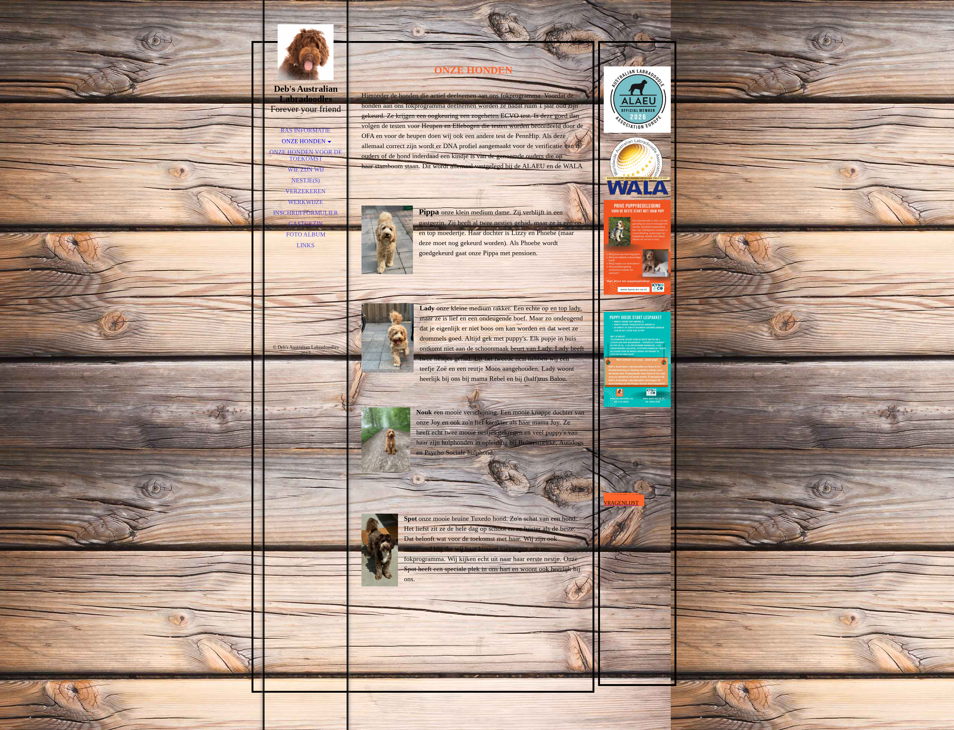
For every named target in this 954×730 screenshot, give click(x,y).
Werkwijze (305, 202)
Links (306, 245)
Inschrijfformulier (305, 213)
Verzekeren (305, 191)
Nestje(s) (305, 180)
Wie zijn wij (306, 169)
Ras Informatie (306, 130)
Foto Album (305, 234)
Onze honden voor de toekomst (305, 155)
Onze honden (304, 141)
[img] (306, 52)
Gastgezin (305, 223)
